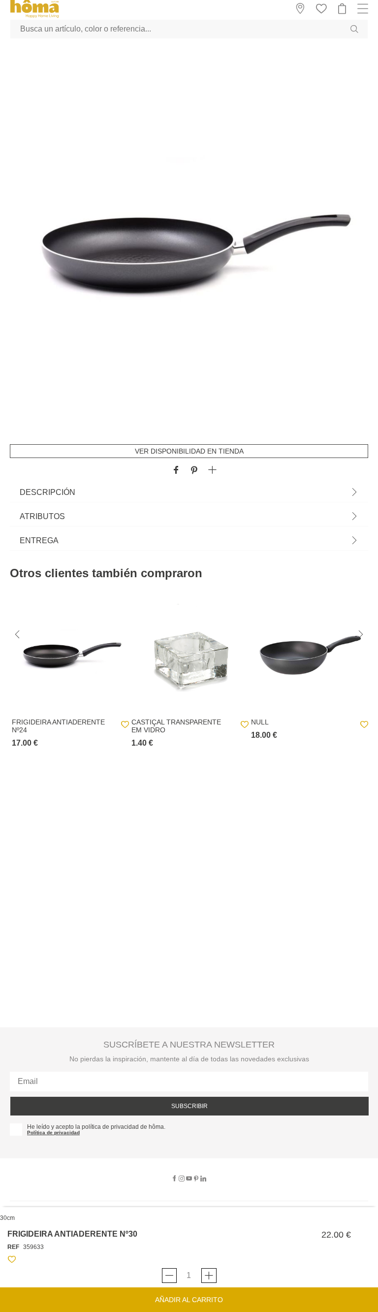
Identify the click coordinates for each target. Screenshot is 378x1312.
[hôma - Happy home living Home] (34, 16)
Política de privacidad (53, 1132)
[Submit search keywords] (354, 29)
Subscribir (189, 1106)
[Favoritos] (11, 1261)
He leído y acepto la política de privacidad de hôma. (96, 1126)
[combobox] (189, 29)
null (260, 722)
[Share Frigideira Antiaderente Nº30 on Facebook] (176, 470)
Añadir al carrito (189, 1300)
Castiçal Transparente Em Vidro (176, 726)
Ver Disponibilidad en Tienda (189, 451)
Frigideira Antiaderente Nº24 (58, 726)
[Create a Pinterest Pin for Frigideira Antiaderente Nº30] (194, 470)
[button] (212, 470)
